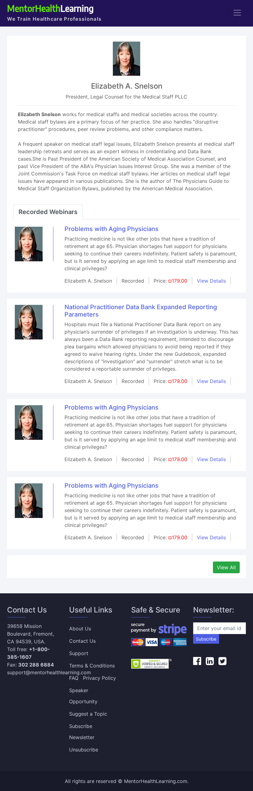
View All (226, 567)
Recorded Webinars (48, 212)
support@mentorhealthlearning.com (49, 672)
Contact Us (82, 641)
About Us (80, 628)
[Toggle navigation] (237, 12)
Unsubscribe (83, 750)
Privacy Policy (99, 678)
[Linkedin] (210, 661)
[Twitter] (222, 661)
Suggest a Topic (88, 714)
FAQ (73, 678)
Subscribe (206, 639)
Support (78, 653)
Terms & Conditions (92, 666)
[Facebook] (197, 661)
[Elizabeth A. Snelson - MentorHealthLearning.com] (29, 244)
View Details (211, 281)
